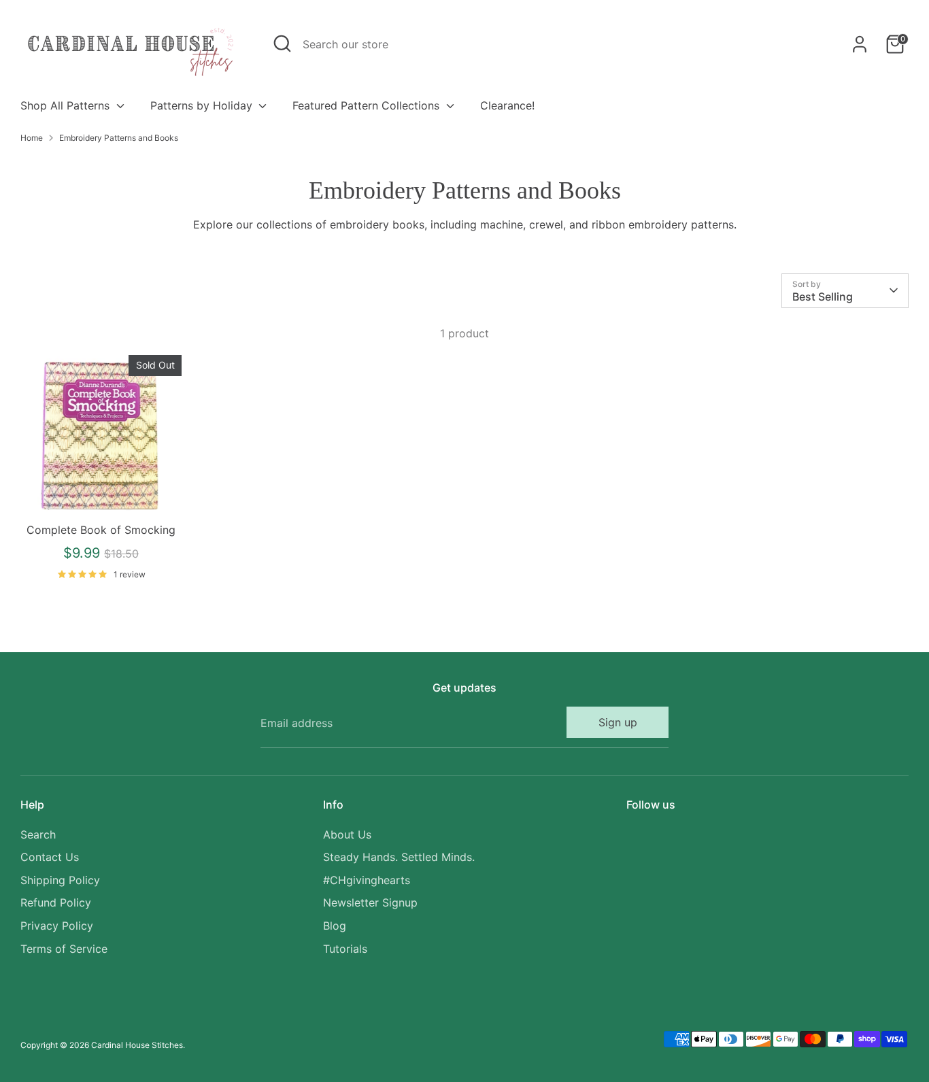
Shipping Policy (60, 880)
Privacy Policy (56, 925)
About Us (347, 834)
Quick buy (102, 493)
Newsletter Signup (370, 902)
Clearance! (507, 105)
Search (38, 834)
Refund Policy (55, 902)
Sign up (617, 722)
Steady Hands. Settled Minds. (399, 857)
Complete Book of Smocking (101, 530)
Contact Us (49, 857)
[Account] (859, 44)
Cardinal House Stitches (137, 1045)
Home (31, 138)
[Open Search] (282, 43)
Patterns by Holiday (203, 105)
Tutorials (345, 949)
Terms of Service (63, 949)
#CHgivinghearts (366, 880)
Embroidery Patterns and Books (118, 138)
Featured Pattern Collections (367, 105)
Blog (334, 925)
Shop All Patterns (66, 105)
